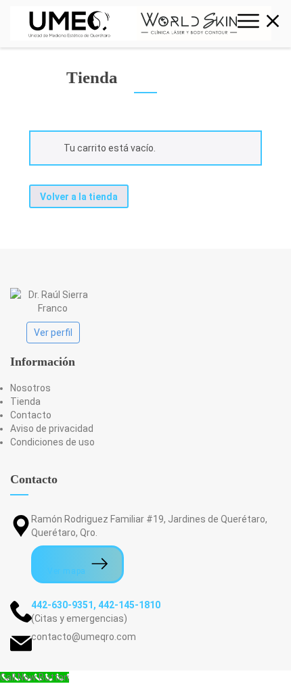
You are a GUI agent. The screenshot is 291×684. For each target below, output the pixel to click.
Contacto (30, 415)
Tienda (25, 401)
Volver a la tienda (79, 196)
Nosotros (30, 388)
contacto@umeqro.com (83, 636)
